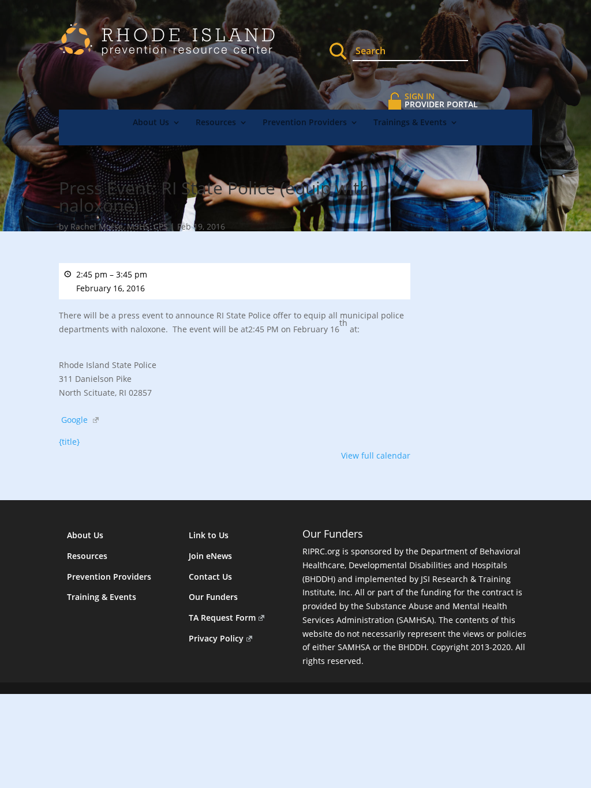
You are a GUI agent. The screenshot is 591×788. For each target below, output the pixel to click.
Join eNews (210, 555)
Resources (216, 122)
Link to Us (209, 535)
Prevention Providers (305, 122)
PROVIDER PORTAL (441, 100)
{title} (69, 441)
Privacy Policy (216, 638)
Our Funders (213, 596)
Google (74, 419)
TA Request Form (222, 617)
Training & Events (101, 596)
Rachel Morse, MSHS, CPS (119, 226)
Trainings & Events (410, 122)
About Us (151, 122)
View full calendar (375, 455)
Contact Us (210, 576)
